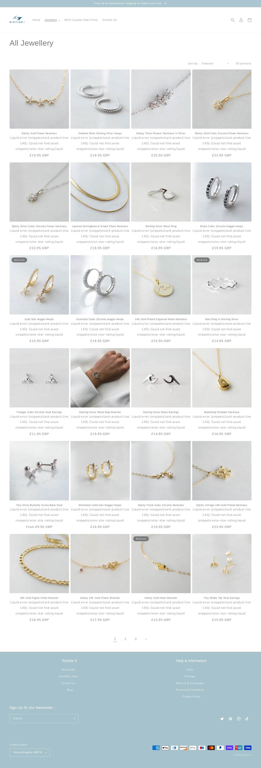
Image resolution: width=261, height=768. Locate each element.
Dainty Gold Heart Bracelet (161, 597)
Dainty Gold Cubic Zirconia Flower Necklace (222, 133)
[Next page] (146, 639)
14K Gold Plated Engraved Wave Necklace (161, 319)
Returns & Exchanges (190, 683)
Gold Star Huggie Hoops (39, 319)
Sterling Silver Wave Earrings (161, 412)
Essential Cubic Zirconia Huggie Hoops (100, 319)
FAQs (189, 669)
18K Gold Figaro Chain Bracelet (39, 597)
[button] (52, 20)
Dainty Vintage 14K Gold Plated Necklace (221, 505)
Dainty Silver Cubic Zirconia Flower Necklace (39, 226)
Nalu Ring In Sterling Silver (221, 319)
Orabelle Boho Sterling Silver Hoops (100, 133)
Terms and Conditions (190, 690)
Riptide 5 (246, 755)
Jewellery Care (68, 676)
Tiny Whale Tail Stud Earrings (222, 597)
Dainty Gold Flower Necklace (39, 133)
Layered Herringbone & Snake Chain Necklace (100, 226)
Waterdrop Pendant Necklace (221, 412)
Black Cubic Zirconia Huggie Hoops (221, 226)
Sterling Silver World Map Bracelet (100, 412)
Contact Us (68, 683)
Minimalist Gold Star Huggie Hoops (100, 505)
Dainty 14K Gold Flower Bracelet (100, 597)
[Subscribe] (74, 718)
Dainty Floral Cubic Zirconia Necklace (161, 505)
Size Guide (68, 669)
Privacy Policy (191, 696)
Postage (190, 676)
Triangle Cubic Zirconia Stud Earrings (39, 412)
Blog (70, 690)
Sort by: (193, 63)
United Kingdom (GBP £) (28, 752)
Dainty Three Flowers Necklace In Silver (160, 133)
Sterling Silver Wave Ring (161, 226)
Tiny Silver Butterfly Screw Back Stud (39, 505)
